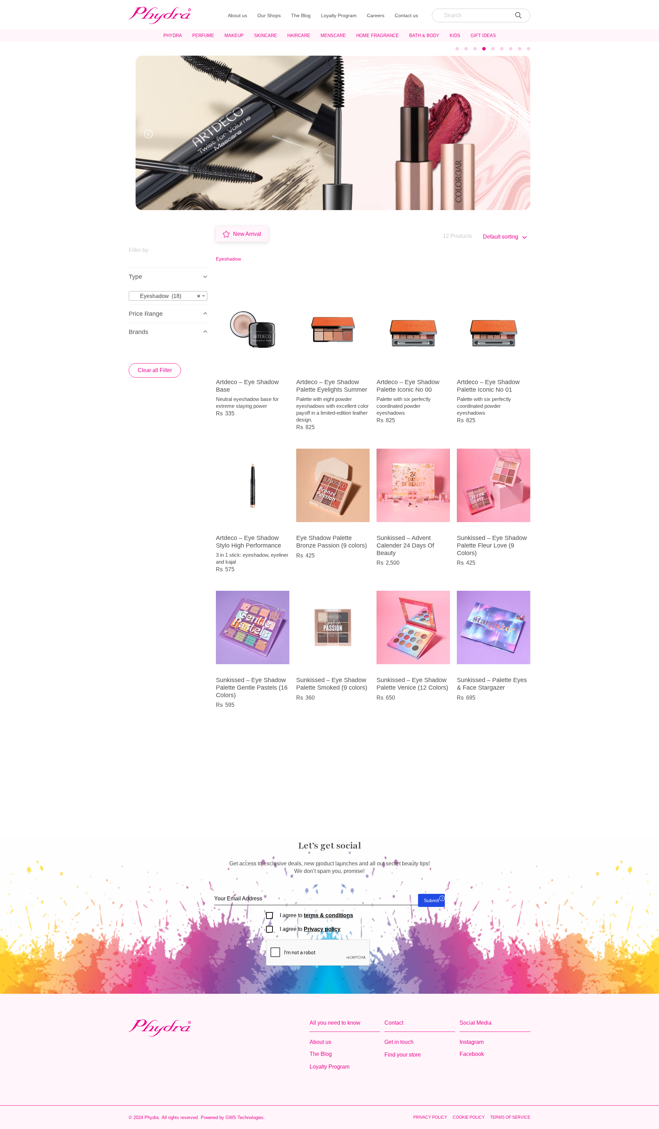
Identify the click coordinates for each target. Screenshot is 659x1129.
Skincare (265, 35)
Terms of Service (510, 1117)
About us (237, 15)
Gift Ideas (483, 35)
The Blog (301, 15)
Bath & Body (424, 35)
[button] (148, 134)
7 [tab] (510, 48)
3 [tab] (475, 48)
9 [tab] (528, 48)
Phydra (172, 35)
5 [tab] (493, 48)
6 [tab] (502, 48)
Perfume (203, 35)
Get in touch (399, 1042)
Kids (455, 35)
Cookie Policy (469, 1117)
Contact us (406, 15)
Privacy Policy (430, 1117)
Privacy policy (322, 929)
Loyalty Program (339, 15)
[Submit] (518, 15)
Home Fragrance (377, 35)
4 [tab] (484, 48)
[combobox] (168, 296)
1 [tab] (457, 48)
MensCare (333, 35)
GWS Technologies (245, 1117)
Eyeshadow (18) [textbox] (166, 296)
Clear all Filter (155, 370)
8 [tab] (519, 48)
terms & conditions (328, 915)
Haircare (298, 35)
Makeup (234, 35)
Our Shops (269, 15)
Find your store (402, 1055)
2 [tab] (466, 48)
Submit (431, 900)
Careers (375, 15)
